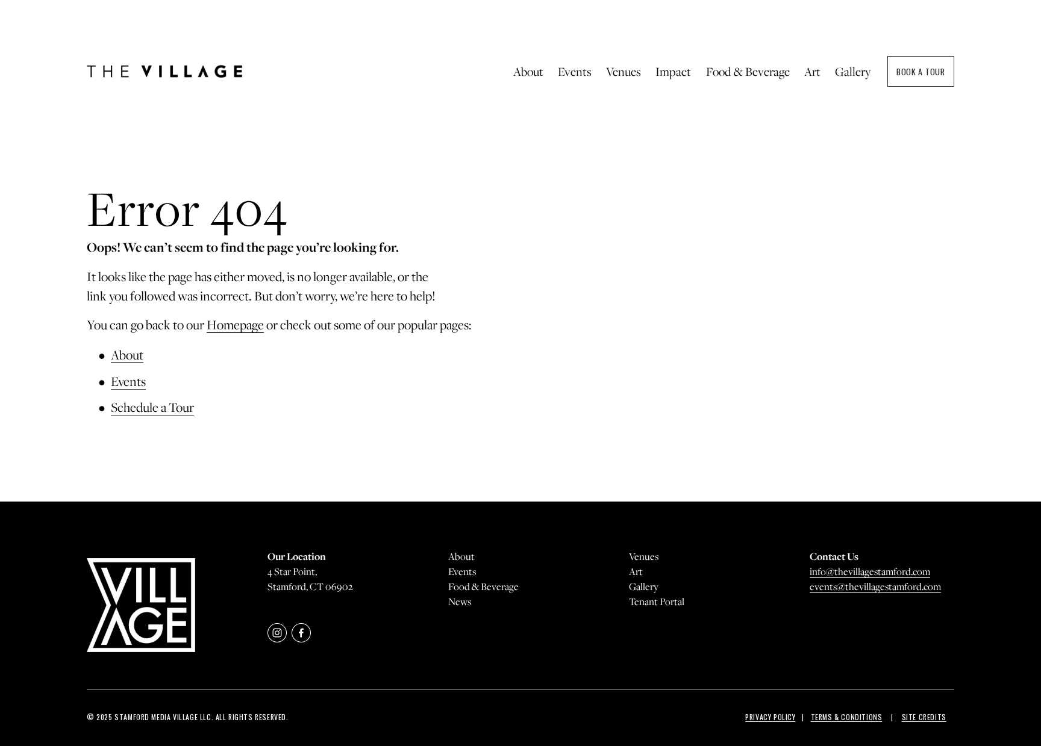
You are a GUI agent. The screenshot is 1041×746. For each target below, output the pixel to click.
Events (128, 381)
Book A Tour (920, 71)
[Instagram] (277, 632)
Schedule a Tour (152, 407)
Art (812, 71)
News (459, 601)
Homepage (235, 324)
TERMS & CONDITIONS (847, 717)
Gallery (853, 71)
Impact (673, 71)
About (127, 354)
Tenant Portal (656, 601)
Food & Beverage (748, 71)
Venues (643, 556)
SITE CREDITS (924, 717)
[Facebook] (301, 632)
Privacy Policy (770, 717)
